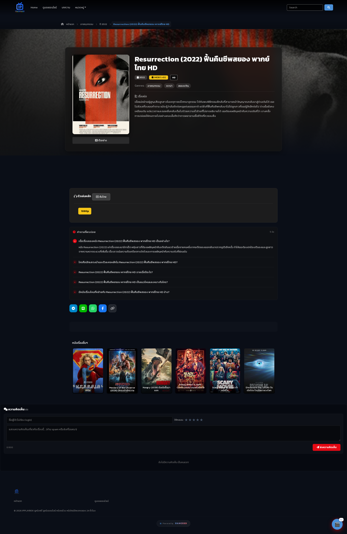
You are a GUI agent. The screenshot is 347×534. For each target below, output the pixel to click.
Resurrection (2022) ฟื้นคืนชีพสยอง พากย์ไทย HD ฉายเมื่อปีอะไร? (116, 272)
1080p (85, 211)
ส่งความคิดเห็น (328, 447)
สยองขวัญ (183, 86)
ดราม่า (169, 86)
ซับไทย (102, 197)
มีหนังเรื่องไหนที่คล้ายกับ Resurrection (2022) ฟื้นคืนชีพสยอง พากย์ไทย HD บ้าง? (124, 292)
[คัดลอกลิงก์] (112, 308)
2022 (142, 77)
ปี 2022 (103, 24)
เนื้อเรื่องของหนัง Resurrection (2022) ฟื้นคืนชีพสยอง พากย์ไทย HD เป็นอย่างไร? (124, 241)
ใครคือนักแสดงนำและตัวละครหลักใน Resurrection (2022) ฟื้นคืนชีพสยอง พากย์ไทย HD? (128, 262)
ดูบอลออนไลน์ (50, 7)
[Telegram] (73, 308)
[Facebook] (103, 308)
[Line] (83, 308)
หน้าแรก (70, 24)
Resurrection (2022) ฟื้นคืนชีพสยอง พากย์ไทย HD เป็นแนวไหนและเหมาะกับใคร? (123, 282)
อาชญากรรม (86, 24)
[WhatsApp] (93, 308)
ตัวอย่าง (102, 140)
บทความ (66, 7)
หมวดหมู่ (79, 7)
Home (34, 7)
